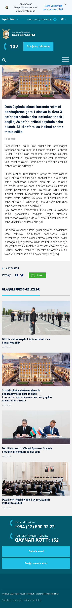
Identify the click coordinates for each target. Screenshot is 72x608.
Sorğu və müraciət (38, 46)
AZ (62, 19)
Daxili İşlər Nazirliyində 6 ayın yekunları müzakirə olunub (26, 501)
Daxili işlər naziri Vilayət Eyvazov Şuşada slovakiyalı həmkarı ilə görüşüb (27, 450)
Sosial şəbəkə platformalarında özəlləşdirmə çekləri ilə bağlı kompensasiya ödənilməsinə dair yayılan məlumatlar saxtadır (27, 395)
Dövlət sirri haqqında (12, 600)
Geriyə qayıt (12, 268)
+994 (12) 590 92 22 (35, 526)
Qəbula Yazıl (36, 551)
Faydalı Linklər (8, 19)
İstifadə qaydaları (32, 600)
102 (14, 46)
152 (55, 540)
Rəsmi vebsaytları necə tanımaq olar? (53, 8)
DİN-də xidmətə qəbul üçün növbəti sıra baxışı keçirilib (26, 341)
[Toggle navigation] (65, 59)
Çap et (40, 275)
